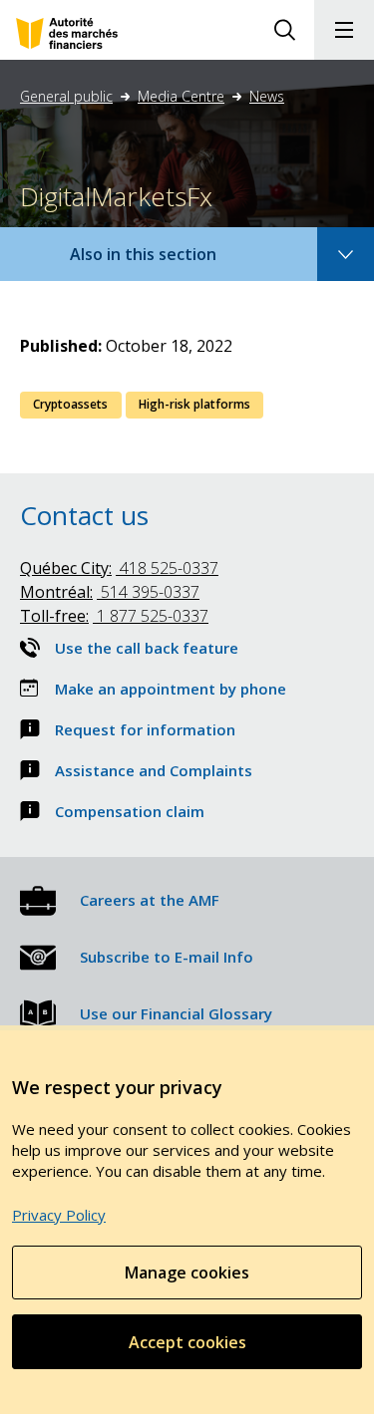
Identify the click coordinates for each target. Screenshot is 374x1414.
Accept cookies (187, 1342)
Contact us (84, 515)
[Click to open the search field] (284, 30)
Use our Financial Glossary (176, 1013)
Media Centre (181, 96)
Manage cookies (187, 1272)
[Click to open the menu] (344, 30)
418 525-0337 (119, 568)
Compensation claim (129, 811)
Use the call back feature (146, 648)
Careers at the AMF (149, 900)
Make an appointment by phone (170, 689)
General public (66, 96)
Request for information (145, 729)
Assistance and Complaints (153, 770)
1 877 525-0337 (114, 616)
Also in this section (162, 261)
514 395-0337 (109, 592)
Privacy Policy (59, 1215)
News (266, 96)
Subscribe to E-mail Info (166, 957)
